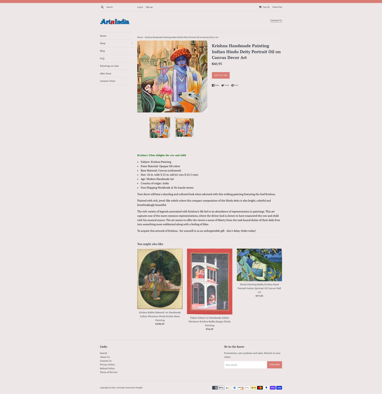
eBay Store (105, 73)
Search (103, 353)
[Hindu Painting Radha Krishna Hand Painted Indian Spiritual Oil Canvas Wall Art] (259, 265)
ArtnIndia (120, 387)
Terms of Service (108, 372)
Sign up (149, 7)
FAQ (102, 58)
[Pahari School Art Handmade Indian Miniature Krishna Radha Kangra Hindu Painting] (209, 281)
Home (103, 35)
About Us (105, 357)
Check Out (277, 7)
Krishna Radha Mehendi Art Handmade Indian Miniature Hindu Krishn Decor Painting (160, 316)
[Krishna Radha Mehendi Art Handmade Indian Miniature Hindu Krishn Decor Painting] (159, 279)
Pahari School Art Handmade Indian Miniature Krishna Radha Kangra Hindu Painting (210, 321)
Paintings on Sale (109, 65)
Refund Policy (107, 368)
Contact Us (276, 20)
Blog (102, 50)
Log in (140, 7)
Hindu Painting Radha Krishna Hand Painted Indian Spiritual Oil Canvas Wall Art (259, 288)
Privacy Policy (107, 364)
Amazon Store (107, 81)
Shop (116, 43)
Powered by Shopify (134, 387)
